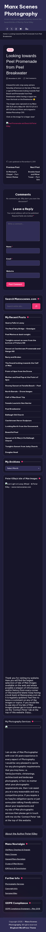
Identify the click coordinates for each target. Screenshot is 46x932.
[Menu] (26, 28)
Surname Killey (11, 893)
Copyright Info (11, 888)
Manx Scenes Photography (21, 10)
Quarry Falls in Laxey (14, 323)
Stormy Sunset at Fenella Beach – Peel (23, 386)
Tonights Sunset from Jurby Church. (21, 446)
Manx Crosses (11, 854)
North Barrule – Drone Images (18, 391)
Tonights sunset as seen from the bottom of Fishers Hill (20, 341)
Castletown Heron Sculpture (18, 420)
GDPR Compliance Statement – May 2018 (22, 909)
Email (9, 259)
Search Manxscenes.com (20, 298)
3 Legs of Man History (14, 864)
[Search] (36, 306)
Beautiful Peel (11, 432)
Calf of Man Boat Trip (15, 397)
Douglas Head (11, 452)
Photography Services (14, 884)
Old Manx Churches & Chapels (17, 850)
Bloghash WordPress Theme (23, 928)
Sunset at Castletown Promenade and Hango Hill (22, 349)
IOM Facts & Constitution (15, 868)
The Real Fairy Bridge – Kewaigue (20, 329)
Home (5, 34)
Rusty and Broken (13, 357)
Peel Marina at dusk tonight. (18, 334)
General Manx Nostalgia (15, 859)
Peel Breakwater (13, 409)
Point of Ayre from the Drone (18, 371)
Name (9, 246)
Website (10, 271)
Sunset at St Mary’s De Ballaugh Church (19, 439)
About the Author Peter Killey (21, 833)
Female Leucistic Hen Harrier (18, 403)
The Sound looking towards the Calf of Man (21, 364)
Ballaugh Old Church (14, 415)
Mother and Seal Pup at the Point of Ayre (21, 378)
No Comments (31, 78)
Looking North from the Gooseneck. (22, 426)
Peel (10, 50)
